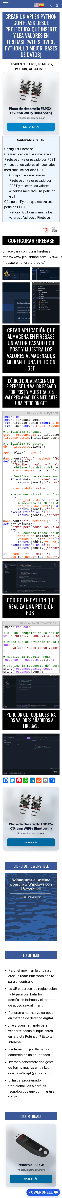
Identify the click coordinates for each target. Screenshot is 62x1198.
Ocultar (41, 140)
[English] (36, 5)
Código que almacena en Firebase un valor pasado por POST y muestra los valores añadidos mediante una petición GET (32, 185)
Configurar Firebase (18, 149)
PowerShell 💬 (43, 1192)
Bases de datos (24, 64)
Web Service (38, 69)
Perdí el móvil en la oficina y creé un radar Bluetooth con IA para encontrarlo (31, 976)
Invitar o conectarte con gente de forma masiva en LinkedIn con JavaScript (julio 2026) (31, 1067)
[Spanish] (42, 5)
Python (21, 69)
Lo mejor (45, 64)
